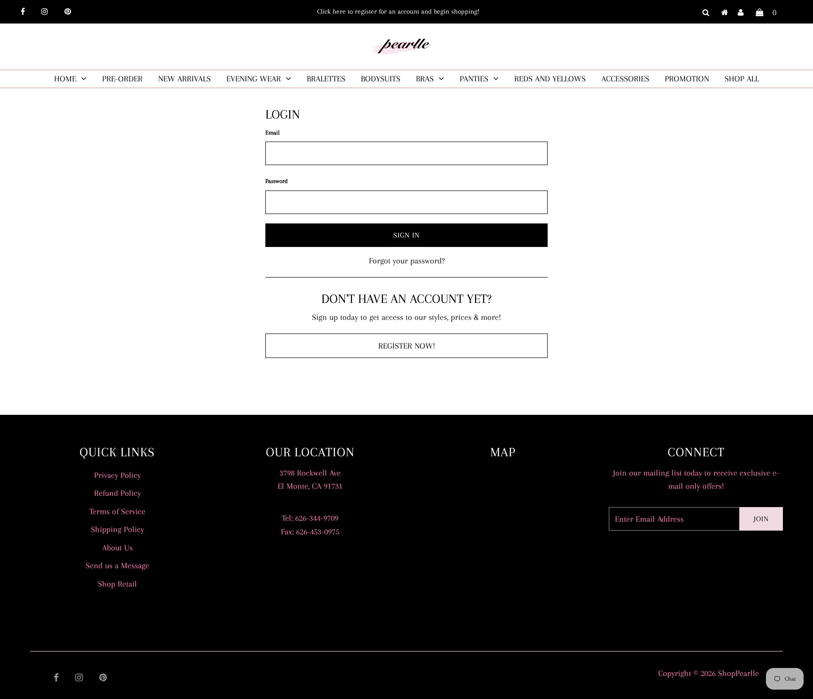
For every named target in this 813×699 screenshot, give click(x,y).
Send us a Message (117, 565)
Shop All (742, 78)
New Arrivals (184, 78)
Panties (474, 78)
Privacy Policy (117, 475)
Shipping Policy (117, 529)
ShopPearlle (738, 673)
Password (276, 181)
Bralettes (326, 78)
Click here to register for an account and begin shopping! (398, 11)
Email (272, 132)
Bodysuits (380, 78)
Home (65, 78)
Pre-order (122, 78)
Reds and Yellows (550, 78)
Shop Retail (117, 583)
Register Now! (406, 345)
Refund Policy (117, 493)
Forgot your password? (407, 260)
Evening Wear (253, 78)
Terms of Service (117, 511)
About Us (117, 547)
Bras (425, 78)
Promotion (687, 78)
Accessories (625, 78)
